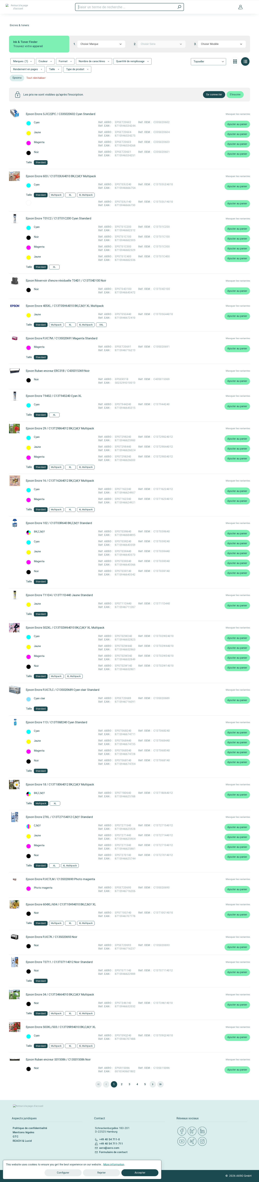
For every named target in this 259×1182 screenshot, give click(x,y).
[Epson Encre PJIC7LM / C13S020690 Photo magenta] (14, 879)
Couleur (43, 61)
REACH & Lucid (22, 1140)
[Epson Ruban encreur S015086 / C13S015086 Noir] (14, 1059)
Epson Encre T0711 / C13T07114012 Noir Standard (59, 962)
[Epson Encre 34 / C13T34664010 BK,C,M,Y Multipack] (14, 994)
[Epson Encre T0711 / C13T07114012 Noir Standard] (14, 962)
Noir (36, 152)
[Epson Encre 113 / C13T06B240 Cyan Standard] (14, 722)
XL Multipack (86, 195)
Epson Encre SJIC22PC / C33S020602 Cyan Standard (60, 114)
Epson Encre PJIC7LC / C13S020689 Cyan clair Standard (62, 690)
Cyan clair (39, 698)
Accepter (140, 1172)
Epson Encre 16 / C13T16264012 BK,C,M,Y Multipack (60, 480)
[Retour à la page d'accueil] (18, 7)
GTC (15, 1136)
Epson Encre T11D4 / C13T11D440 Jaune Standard (59, 595)
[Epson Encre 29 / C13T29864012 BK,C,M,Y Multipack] (14, 428)
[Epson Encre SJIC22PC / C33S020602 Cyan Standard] (14, 114)
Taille (52, 69)
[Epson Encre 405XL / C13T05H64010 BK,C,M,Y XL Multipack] (14, 306)
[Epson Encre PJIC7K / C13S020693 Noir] (14, 937)
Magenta (39, 142)
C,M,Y (37, 825)
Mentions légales (23, 1132)
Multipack (56, 195)
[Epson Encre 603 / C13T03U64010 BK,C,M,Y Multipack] (14, 176)
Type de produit (75, 69)
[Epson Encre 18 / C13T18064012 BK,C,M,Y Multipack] (14, 784)
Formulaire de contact (113, 1152)
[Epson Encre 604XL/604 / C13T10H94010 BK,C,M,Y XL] (14, 904)
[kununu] (193, 1131)
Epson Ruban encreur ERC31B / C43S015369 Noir (58, 371)
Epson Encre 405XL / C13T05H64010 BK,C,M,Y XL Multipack (65, 306)
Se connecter (214, 94)
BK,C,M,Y (39, 531)
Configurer (63, 1172)
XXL (101, 324)
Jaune (37, 132)
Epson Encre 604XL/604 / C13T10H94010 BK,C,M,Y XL (61, 904)
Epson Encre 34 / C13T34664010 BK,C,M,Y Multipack (60, 994)
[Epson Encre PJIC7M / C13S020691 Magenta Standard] (14, 338)
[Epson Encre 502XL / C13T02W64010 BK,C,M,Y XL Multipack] (14, 627)
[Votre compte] (240, 7)
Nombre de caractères (92, 61)
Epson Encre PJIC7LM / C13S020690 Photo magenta (60, 879)
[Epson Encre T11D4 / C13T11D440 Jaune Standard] (14, 595)
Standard (41, 162)
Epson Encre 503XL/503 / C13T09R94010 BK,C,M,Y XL (61, 1027)
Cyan (37, 122)
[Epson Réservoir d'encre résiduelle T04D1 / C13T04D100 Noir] (14, 280)
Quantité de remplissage (130, 61)
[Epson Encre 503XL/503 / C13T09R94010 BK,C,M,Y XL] (14, 1027)
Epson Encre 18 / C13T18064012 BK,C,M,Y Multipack (60, 784)
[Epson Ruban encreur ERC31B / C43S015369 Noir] (14, 371)
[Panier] (250, 5)
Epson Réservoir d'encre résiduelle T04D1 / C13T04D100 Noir (66, 280)
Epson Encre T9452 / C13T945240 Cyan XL (54, 396)
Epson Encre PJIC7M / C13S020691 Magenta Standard (61, 338)
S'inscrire (235, 94)
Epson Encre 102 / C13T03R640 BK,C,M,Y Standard (59, 523)
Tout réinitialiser (36, 77)
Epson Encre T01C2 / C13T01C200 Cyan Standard (58, 218)
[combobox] (101, 44)
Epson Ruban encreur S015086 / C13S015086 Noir (58, 1059)
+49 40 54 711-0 (109, 1139)
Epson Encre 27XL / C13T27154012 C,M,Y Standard (59, 817)
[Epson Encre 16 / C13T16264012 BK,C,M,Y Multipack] (14, 480)
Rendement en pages (26, 69)
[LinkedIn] (203, 1131)
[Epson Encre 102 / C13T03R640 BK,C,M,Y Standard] (14, 523)
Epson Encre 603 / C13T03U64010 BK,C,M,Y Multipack (61, 176)
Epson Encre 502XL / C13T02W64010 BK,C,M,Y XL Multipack (65, 627)
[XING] (193, 1141)
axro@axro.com (109, 1148)
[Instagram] (203, 1141)
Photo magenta (43, 887)
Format (63, 61)
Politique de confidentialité (30, 1128)
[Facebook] (182, 1131)
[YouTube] (182, 1141)
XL (70, 195)
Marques (20, 61)
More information (113, 1164)
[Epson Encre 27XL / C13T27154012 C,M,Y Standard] (14, 817)
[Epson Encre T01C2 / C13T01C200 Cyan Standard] (14, 218)
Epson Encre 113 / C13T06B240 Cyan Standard (56, 722)
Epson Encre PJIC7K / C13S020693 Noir (51, 937)
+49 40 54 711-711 (111, 1143)
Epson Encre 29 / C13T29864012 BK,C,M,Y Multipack (60, 428)
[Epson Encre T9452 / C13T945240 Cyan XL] (14, 396)
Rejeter (101, 1172)
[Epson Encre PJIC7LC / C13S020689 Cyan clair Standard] (14, 690)
